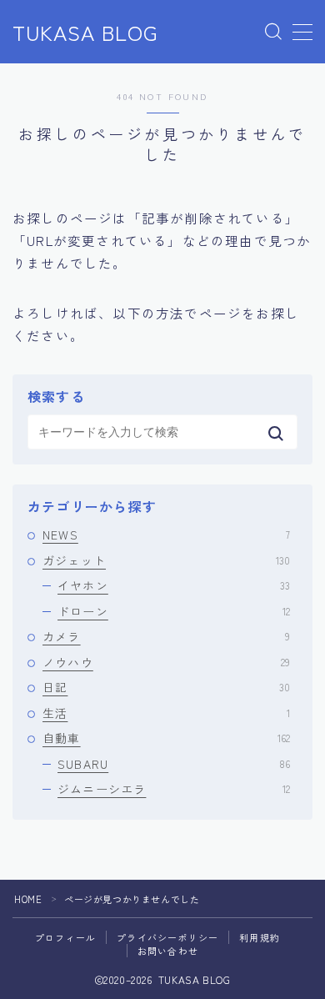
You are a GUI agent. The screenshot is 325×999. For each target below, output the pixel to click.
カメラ (166, 636)
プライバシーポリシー (167, 937)
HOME (28, 899)
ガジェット (166, 560)
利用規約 (259, 937)
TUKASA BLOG (85, 32)
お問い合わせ (168, 950)
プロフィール (65, 937)
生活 (166, 713)
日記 (166, 687)
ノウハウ (166, 662)
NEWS (166, 534)
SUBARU (174, 764)
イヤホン (174, 585)
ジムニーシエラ (174, 789)
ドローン (174, 611)
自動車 (166, 738)
